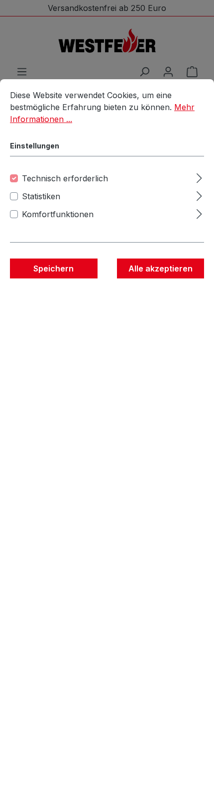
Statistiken (41, 196)
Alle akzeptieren (160, 268)
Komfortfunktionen (58, 214)
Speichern (53, 268)
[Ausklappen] (199, 176)
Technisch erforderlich (65, 178)
